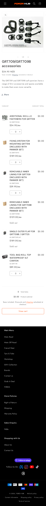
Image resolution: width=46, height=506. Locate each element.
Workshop (8, 359)
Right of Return (10, 402)
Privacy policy (39, 497)
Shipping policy (26, 497)
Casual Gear (9, 348)
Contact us (8, 376)
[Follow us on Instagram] (25, 468)
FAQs (6, 429)
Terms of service (24, 501)
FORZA (7, 387)
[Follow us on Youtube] (31, 471)
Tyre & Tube (9, 353)
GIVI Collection (10, 364)
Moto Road (8, 337)
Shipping (15, 75)
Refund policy (32, 494)
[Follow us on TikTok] (37, 468)
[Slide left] (18, 57)
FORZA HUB (20, 494)
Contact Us (8, 450)
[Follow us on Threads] (23, 474)
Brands (7, 370)
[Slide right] (28, 57)
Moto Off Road (10, 342)
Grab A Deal (9, 381)
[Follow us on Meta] (21, 468)
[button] (5, 4)
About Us (8, 445)
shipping (29, 302)
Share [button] (6, 94)
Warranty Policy (10, 413)
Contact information (11, 497)
